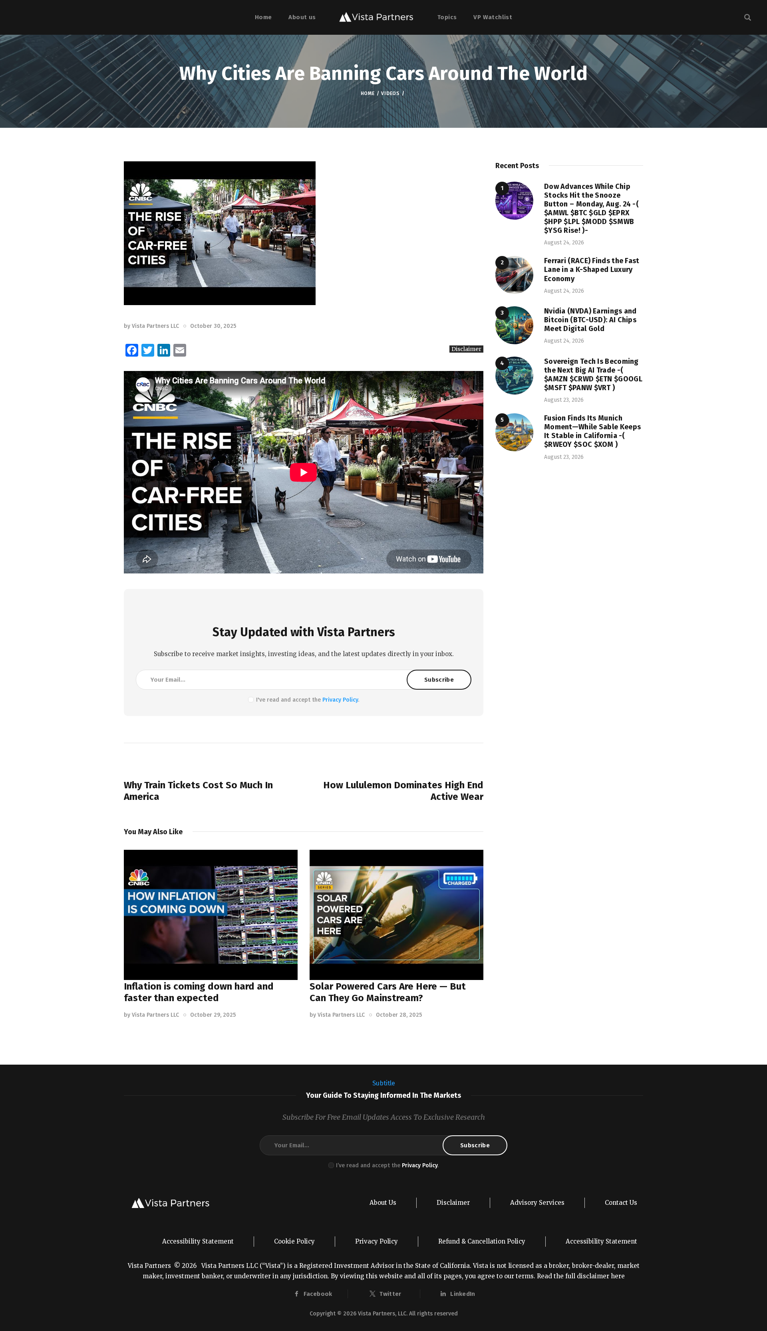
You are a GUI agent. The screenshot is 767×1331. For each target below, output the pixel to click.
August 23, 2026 (564, 400)
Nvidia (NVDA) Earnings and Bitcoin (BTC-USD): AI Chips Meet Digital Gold (590, 320)
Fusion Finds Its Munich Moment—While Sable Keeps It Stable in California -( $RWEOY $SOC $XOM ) (592, 431)
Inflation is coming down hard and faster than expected (199, 992)
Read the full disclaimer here (581, 1276)
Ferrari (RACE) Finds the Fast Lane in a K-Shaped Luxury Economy (592, 269)
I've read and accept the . (307, 699)
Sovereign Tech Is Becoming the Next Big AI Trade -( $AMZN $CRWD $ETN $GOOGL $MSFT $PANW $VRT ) (593, 374)
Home (368, 93)
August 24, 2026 (564, 242)
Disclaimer (466, 349)
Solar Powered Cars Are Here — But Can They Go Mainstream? (388, 992)
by (151, 326)
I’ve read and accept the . (387, 1165)
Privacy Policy (340, 699)
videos (390, 93)
